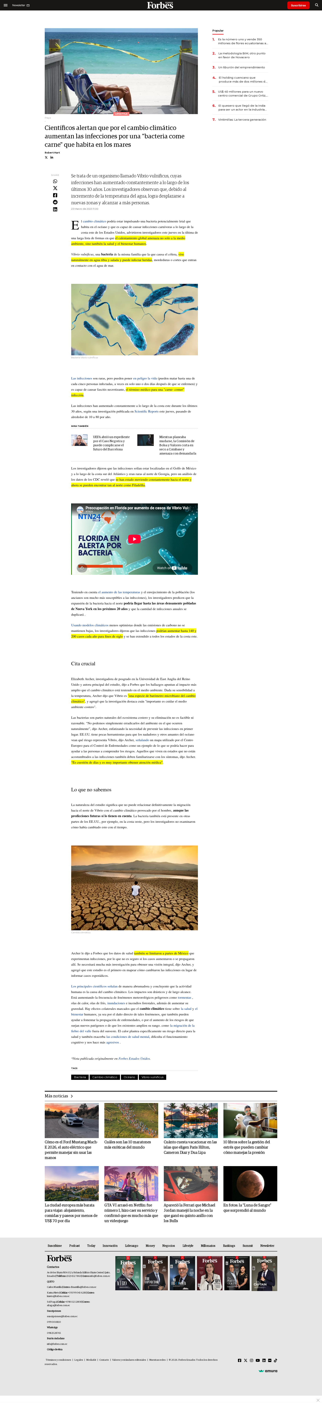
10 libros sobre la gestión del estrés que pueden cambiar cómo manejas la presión (246, 1147)
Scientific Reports (147, 411)
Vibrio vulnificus (152, 1077)
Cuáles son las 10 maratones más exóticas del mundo (127, 1144)
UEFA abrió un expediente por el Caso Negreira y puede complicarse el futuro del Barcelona (111, 443)
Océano (129, 1077)
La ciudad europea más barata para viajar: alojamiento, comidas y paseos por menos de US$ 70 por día (71, 1213)
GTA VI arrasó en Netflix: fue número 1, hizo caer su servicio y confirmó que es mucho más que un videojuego (131, 1213)
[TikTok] (275, 1360)
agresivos (112, 1042)
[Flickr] (270, 1360)
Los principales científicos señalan (94, 986)
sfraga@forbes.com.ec (58, 1305)
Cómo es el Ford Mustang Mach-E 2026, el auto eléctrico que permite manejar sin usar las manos (71, 1150)
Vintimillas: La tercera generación (242, 119)
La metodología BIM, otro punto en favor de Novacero (242, 55)
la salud (186, 1008)
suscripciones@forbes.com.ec (62, 1316)
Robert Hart (52, 152)
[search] (316, 5)
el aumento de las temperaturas (119, 592)
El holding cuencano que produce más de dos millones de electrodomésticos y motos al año (243, 79)
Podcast (74, 1245)
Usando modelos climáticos (89, 625)
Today (91, 1245)
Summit (248, 1245)
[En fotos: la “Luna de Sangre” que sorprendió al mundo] (250, 1183)
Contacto (104, 1360)
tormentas (184, 997)
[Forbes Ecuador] (161, 5)
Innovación (110, 1245)
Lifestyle (188, 1245)
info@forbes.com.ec (100, 1276)
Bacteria (80, 1077)
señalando (142, 740)
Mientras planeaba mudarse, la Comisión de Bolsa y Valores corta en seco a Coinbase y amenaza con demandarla (177, 445)
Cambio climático (104, 1077)
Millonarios (208, 1245)
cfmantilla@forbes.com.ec (83, 1287)
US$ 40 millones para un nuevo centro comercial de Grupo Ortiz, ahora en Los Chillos (242, 93)
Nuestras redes (157, 1360)
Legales (78, 1360)
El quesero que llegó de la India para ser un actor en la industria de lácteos (241, 107)
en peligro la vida (145, 378)
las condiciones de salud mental (127, 1036)
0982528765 (54, 1333)
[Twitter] (55, 188)
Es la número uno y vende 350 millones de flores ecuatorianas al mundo (242, 41)
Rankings (229, 1245)
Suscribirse (298, 5)
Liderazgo (131, 1245)
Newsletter (267, 1245)
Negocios (168, 1245)
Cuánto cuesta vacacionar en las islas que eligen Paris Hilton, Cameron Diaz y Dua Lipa (190, 1147)
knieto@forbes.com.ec (58, 1296)
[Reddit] (55, 202)
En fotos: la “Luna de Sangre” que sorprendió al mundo (247, 1207)
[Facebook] (55, 195)
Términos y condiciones (58, 1360)
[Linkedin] (55, 209)
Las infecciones (81, 378)
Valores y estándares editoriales (129, 1360)
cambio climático (94, 221)
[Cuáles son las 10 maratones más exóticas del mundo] (131, 1120)
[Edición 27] (237, 1273)
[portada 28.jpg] (209, 1273)
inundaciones (116, 1003)
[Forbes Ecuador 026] (264, 1273)
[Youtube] (258, 1360)
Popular (218, 30)
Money (150, 1245)
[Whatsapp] (55, 181)
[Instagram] (251, 1360)
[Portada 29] (182, 1273)
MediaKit (91, 1360)
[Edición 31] (128, 1273)
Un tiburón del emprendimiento (241, 67)
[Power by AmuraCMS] (268, 1370)
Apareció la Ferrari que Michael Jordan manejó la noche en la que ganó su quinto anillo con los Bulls (189, 1213)
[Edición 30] (155, 1273)
